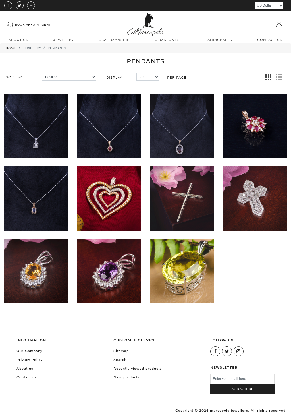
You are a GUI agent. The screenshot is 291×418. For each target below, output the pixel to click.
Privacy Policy (29, 359)
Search (119, 359)
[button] (63, 40)
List (279, 77)
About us (24, 368)
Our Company (29, 350)
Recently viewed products (137, 368)
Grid (268, 77)
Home (11, 48)
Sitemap (121, 350)
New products (126, 377)
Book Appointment (33, 24)
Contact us (26, 377)
